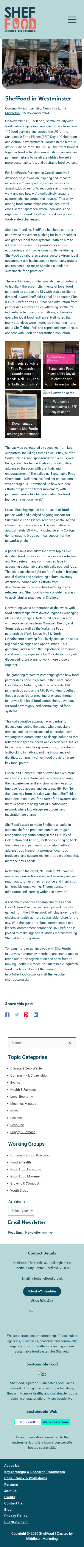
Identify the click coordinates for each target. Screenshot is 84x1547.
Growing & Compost (24, 1183)
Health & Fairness (23, 1090)
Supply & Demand (22, 1132)
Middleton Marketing (42, 1539)
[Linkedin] (36, 1014)
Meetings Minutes (23, 1104)
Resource (17, 1125)
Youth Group (19, 1191)
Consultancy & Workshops (25, 1478)
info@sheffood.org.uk (20, 974)
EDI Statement (16, 1522)
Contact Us (13, 1503)
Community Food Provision (30, 1155)
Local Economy (21, 1097)
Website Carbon (55, 1422)
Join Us (10, 1491)
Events (15, 1083)
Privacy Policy (15, 1516)
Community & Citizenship (23, 108)
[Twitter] (17, 1014)
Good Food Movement (26, 1176)
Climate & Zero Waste (26, 1068)
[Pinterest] (26, 1014)
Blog (8, 1510)
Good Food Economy (25, 1169)
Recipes (16, 1118)
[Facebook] (7, 1014)
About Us (11, 1466)
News (47, 108)
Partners (11, 1485)
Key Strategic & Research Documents (34, 1472)
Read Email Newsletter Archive (30, 1232)
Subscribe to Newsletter (42, 1291)
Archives (16, 1201)
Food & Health (20, 1162)
